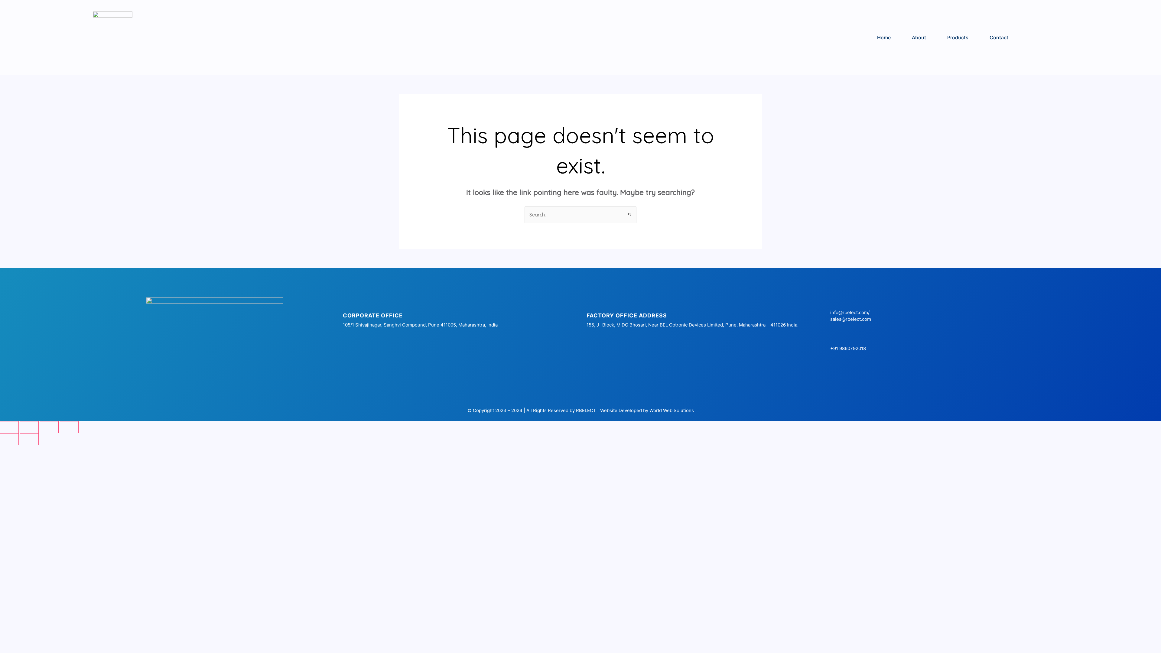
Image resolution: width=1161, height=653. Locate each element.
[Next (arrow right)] (29, 439)
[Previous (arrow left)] (9, 439)
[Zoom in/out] (9, 427)
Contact (999, 37)
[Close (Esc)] (69, 427)
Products (957, 37)
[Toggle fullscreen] (29, 427)
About (919, 37)
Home (884, 37)
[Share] (49, 427)
